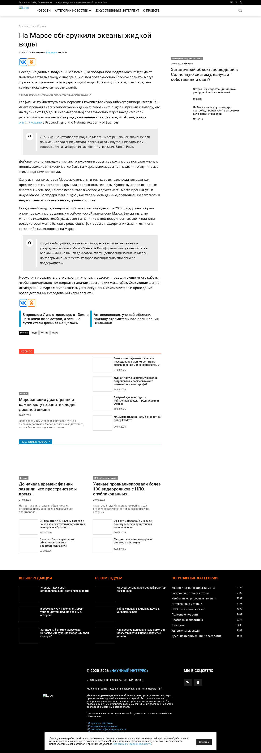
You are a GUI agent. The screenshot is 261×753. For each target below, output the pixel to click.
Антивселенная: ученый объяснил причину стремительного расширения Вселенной (126, 319)
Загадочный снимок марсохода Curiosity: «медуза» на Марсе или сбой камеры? (64, 633)
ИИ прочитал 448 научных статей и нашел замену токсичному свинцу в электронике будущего (62, 524)
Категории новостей (71, 10)
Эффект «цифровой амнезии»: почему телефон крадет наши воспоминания (133, 524)
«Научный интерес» (129, 671)
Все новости (26, 26)
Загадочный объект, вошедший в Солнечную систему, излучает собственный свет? (204, 74)
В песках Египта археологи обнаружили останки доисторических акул (57, 542)
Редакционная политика (102, 726)
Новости (43, 10)
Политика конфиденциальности (107, 729)
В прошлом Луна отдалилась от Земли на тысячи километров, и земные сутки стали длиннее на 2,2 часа (56, 319)
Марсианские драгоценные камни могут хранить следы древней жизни (47, 404)
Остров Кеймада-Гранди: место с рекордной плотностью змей (214, 91)
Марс (55, 332)
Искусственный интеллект (117, 10)
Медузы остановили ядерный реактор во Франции (133, 541)
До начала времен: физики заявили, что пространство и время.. (48, 488)
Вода (34, 332)
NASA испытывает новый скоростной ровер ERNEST (137, 418)
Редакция (51, 52)
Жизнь (44, 332)
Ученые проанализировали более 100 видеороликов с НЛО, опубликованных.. (127, 488)
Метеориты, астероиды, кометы (187, 59)
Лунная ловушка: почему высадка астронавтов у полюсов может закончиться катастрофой (136, 381)
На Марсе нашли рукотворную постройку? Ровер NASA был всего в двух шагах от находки (216, 110)
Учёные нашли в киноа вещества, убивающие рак (138, 610)
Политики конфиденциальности (132, 743)
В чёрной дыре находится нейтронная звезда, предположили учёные (136, 401)
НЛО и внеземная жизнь (105, 478)
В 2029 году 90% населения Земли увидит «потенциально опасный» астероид (61, 612)
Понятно (204, 742)
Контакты (107, 723)
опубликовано (30, 122)
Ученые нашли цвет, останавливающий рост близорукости (64, 589)
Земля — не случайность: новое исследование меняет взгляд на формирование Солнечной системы (137, 362)
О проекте (151, 10)
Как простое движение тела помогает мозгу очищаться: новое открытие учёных (141, 633)
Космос (42, 26)
